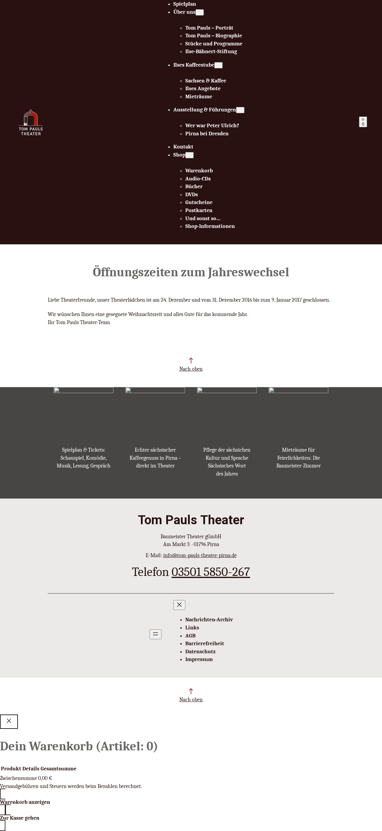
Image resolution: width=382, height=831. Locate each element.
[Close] (9, 722)
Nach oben (191, 369)
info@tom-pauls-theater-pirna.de (200, 555)
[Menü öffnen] (155, 634)
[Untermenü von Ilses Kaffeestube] (218, 65)
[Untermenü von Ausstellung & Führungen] (240, 110)
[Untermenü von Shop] (189, 155)
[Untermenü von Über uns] (199, 12)
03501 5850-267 (211, 572)
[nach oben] (191, 360)
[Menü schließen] (179, 605)
